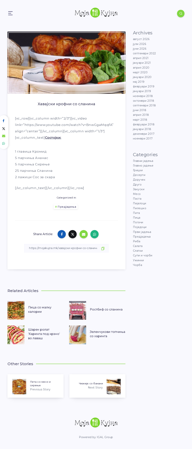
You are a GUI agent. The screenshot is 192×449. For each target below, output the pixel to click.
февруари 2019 (143, 86)
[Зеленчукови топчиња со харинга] (77, 334)
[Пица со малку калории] (16, 309)
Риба (136, 241)
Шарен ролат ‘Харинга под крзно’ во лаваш (44, 334)
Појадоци (140, 227)
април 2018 (141, 115)
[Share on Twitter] (72, 234)
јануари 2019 (142, 91)
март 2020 (140, 72)
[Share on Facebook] (62, 234)
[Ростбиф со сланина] (77, 309)
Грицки (138, 170)
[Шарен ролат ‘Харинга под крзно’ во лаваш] (16, 334)
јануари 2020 (142, 77)
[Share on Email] (84, 234)
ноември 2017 (143, 138)
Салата (138, 246)
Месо (137, 194)
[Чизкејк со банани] (97, 386)
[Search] (180, 13)
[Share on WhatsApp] (94, 234)
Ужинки (138, 260)
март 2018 (140, 119)
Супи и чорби (142, 255)
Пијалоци (139, 203)
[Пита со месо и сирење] (36, 386)
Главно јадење (143, 165)
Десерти (139, 175)
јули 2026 (139, 44)
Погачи (138, 222)
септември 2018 (144, 105)
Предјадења (67, 206)
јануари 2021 (142, 62)
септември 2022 (144, 53)
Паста (137, 198)
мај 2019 (139, 81)
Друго (137, 184)
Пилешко (139, 208)
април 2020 (141, 67)
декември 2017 (144, 134)
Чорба (137, 265)
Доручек (139, 179)
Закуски (139, 189)
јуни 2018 (139, 110)
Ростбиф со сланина (106, 309)
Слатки (138, 250)
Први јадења (142, 232)
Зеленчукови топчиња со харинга (107, 334)
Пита (136, 213)
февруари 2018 (144, 124)
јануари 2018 (142, 129)
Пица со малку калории (39, 309)
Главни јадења (143, 161)
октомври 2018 (143, 100)
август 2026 (141, 39)
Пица (136, 217)
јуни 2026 (139, 48)
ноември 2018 (143, 96)
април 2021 (141, 58)
